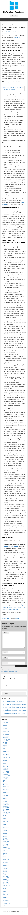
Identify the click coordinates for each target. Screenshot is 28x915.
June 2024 (5, 762)
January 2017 (5, 897)
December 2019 (6, 844)
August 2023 (5, 777)
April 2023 (5, 783)
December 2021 (6, 807)
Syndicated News (17, 31)
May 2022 (5, 800)
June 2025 (5, 743)
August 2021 (5, 813)
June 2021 (5, 816)
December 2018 (6, 862)
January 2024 (5, 769)
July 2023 (5, 778)
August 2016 (5, 905)
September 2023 (6, 775)
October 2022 (5, 792)
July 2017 (5, 888)
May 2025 (5, 745)
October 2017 (5, 883)
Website (5, 662)
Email (4, 657)
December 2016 (6, 899)
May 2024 (5, 763)
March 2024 (5, 766)
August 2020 (5, 832)
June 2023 (5, 780)
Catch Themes (17, 912)
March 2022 (5, 803)
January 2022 (5, 806)
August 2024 (5, 759)
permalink (17, 618)
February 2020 (6, 841)
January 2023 (5, 788)
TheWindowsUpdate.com (14, 11)
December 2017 (6, 880)
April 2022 (5, 801)
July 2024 (5, 760)
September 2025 (6, 739)
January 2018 (5, 879)
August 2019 (5, 850)
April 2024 (5, 765)
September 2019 (6, 848)
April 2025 (5, 746)
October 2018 (5, 865)
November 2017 (6, 882)
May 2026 (5, 727)
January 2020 (5, 842)
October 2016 (5, 902)
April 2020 (5, 838)
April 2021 (5, 820)
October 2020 (5, 829)
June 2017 (5, 890)
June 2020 (5, 835)
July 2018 (5, 870)
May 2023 (5, 781)
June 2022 (5, 798)
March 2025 (5, 748)
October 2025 (5, 737)
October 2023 (5, 774)
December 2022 (6, 789)
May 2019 (5, 855)
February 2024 (6, 768)
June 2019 (5, 853)
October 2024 (5, 756)
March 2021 (5, 821)
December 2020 (6, 826)
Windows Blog (17, 37)
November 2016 (6, 900)
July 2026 (5, 724)
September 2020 (6, 830)
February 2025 (6, 749)
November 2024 (6, 754)
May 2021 (5, 818)
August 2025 (5, 740)
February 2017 (6, 896)
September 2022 (6, 794)
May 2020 (5, 836)
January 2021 (5, 824)
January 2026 (5, 733)
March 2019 (5, 858)
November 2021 (6, 809)
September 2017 (6, 885)
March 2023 (5, 784)
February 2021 (6, 823)
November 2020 (6, 827)
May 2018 (5, 873)
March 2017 (5, 894)
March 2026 (5, 730)
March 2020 (5, 839)
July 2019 (5, 851)
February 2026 (6, 731)
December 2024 (6, 753)
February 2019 (6, 859)
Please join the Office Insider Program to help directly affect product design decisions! (13, 607)
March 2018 (5, 876)
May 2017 (5, 891)
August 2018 (5, 868)
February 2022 (6, 804)
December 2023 (6, 771)
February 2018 (6, 877)
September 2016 (6, 903)
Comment (5, 632)
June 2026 (5, 725)
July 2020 (5, 833)
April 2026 (5, 728)
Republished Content (16, 617)
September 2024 (6, 757)
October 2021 (5, 810)
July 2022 (5, 797)
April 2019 (5, 856)
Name (4, 652)
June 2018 (5, 871)
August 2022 (5, 795)
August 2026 (5, 722)
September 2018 (6, 867)
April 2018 (5, 874)
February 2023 (6, 786)
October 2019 (5, 847)
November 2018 (6, 864)
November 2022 (6, 791)
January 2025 (5, 751)
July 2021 (5, 815)
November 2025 (6, 736)
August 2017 (5, 887)
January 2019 (5, 861)
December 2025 (6, 734)
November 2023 (6, 772)
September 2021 (6, 812)
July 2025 (5, 742)
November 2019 (6, 845)
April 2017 (5, 893)
